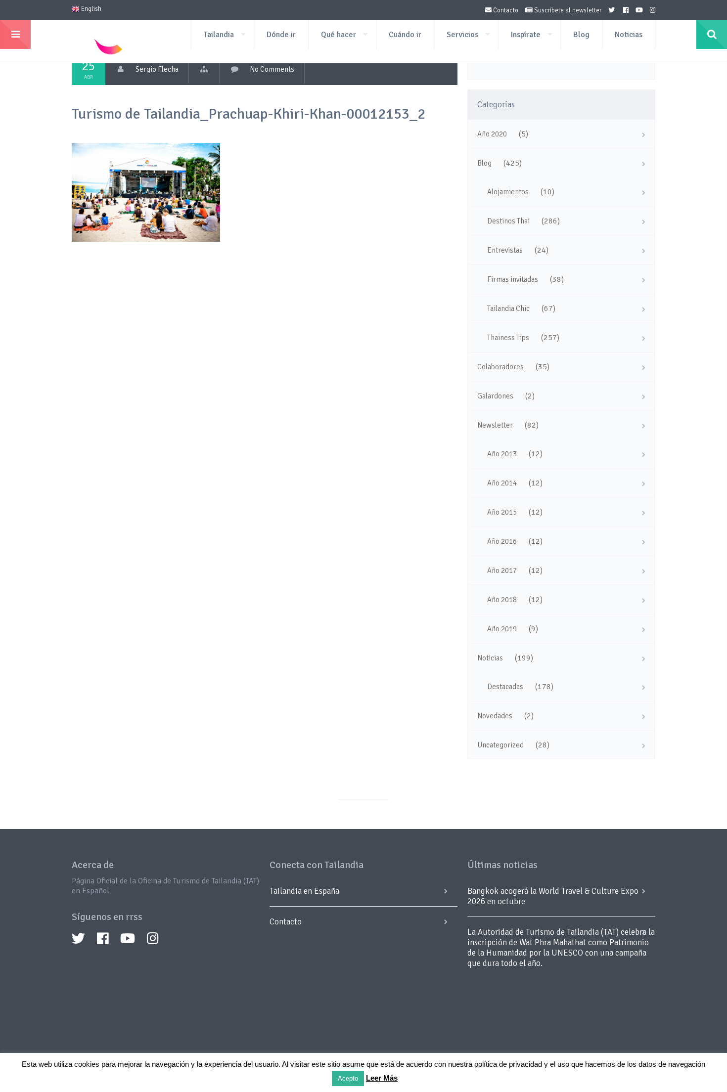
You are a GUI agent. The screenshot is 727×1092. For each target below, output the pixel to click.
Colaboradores (500, 366)
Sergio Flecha (157, 69)
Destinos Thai (508, 221)
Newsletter (495, 425)
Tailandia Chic (508, 308)
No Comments (272, 69)
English (90, 9)
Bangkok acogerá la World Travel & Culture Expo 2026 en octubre (552, 896)
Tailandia (219, 35)
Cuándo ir (405, 35)
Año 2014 (502, 483)
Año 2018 (502, 599)
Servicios (462, 35)
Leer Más (382, 1078)
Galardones (495, 396)
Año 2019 (502, 628)
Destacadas (505, 686)
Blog (581, 35)
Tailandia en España (304, 891)
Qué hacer (338, 35)
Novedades (494, 715)
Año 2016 (502, 541)
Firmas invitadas (512, 279)
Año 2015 (502, 512)
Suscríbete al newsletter (567, 10)
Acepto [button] (348, 1078)
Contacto (505, 10)
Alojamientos (508, 191)
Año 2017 (502, 570)
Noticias (628, 35)
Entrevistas (505, 250)
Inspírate (526, 35)
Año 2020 (492, 134)
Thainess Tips (508, 337)
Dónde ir (281, 35)
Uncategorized (500, 745)
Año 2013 (502, 453)
